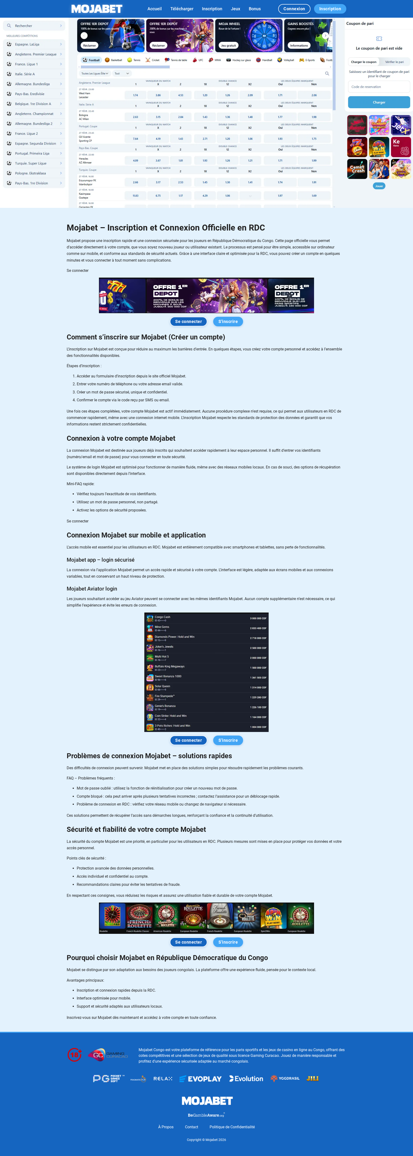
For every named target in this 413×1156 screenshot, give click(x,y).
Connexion (294, 8)
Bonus (255, 8)
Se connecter (188, 321)
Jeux (235, 8)
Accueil (154, 8)
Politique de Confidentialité (232, 1127)
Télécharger (181, 8)
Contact (191, 1127)
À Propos (166, 1127)
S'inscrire (228, 321)
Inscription (212, 8)
